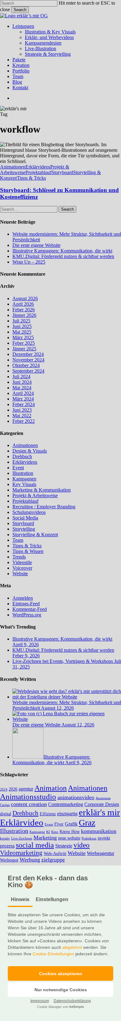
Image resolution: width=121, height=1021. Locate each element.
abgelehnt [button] (72, 947)
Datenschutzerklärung (72, 1001)
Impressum (39, 1001)
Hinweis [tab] (20, 899)
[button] (60, 973)
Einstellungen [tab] (52, 899)
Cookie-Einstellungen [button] (53, 953)
